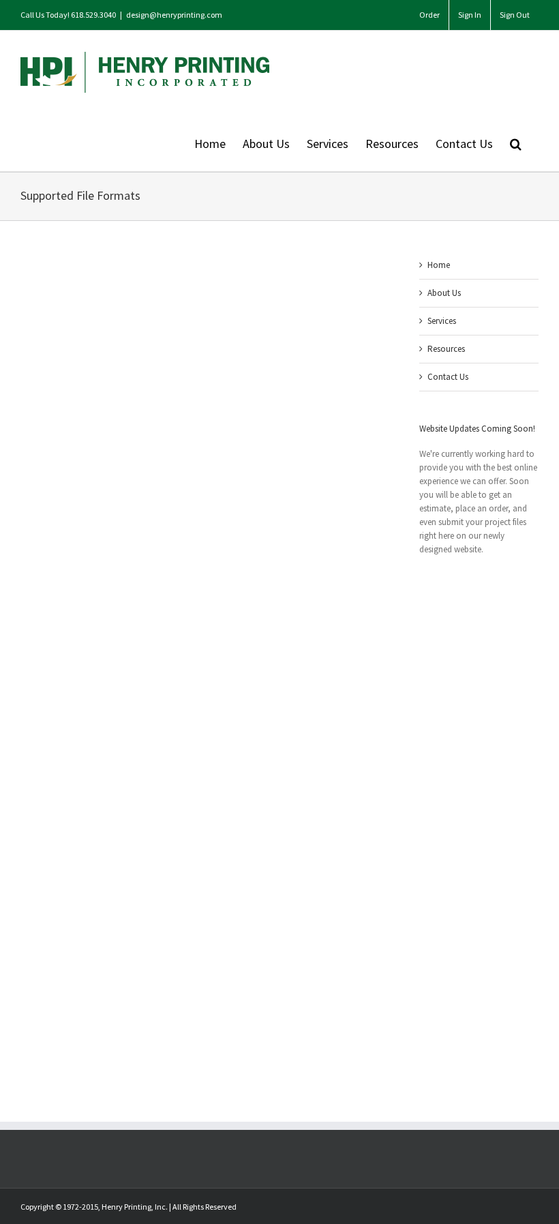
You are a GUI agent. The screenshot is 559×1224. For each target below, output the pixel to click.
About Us (444, 293)
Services (441, 321)
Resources (446, 349)
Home (438, 265)
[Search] (516, 142)
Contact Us (447, 377)
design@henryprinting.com (174, 15)
